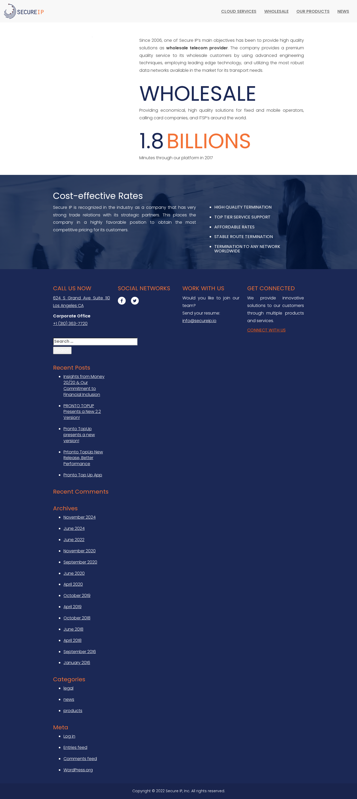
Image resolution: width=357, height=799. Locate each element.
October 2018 (77, 618)
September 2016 (80, 652)
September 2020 (80, 562)
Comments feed (80, 759)
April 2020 (73, 584)
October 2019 (77, 596)
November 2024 (80, 517)
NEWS (343, 11)
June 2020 (74, 573)
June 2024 (74, 528)
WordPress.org (78, 770)
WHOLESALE (276, 11)
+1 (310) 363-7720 (70, 324)
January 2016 (77, 663)
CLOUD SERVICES (238, 11)
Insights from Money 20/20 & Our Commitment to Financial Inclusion (84, 386)
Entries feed (75, 747)
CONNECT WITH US (266, 330)
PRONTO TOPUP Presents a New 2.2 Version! (82, 412)
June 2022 (74, 540)
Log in (69, 736)
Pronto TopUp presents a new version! (79, 435)
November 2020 (80, 551)
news (69, 699)
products (73, 711)
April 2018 (73, 640)
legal (68, 688)
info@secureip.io (199, 321)
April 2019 (73, 607)
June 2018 (73, 629)
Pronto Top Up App (83, 475)
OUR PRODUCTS (313, 11)
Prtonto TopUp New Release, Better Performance (83, 458)
